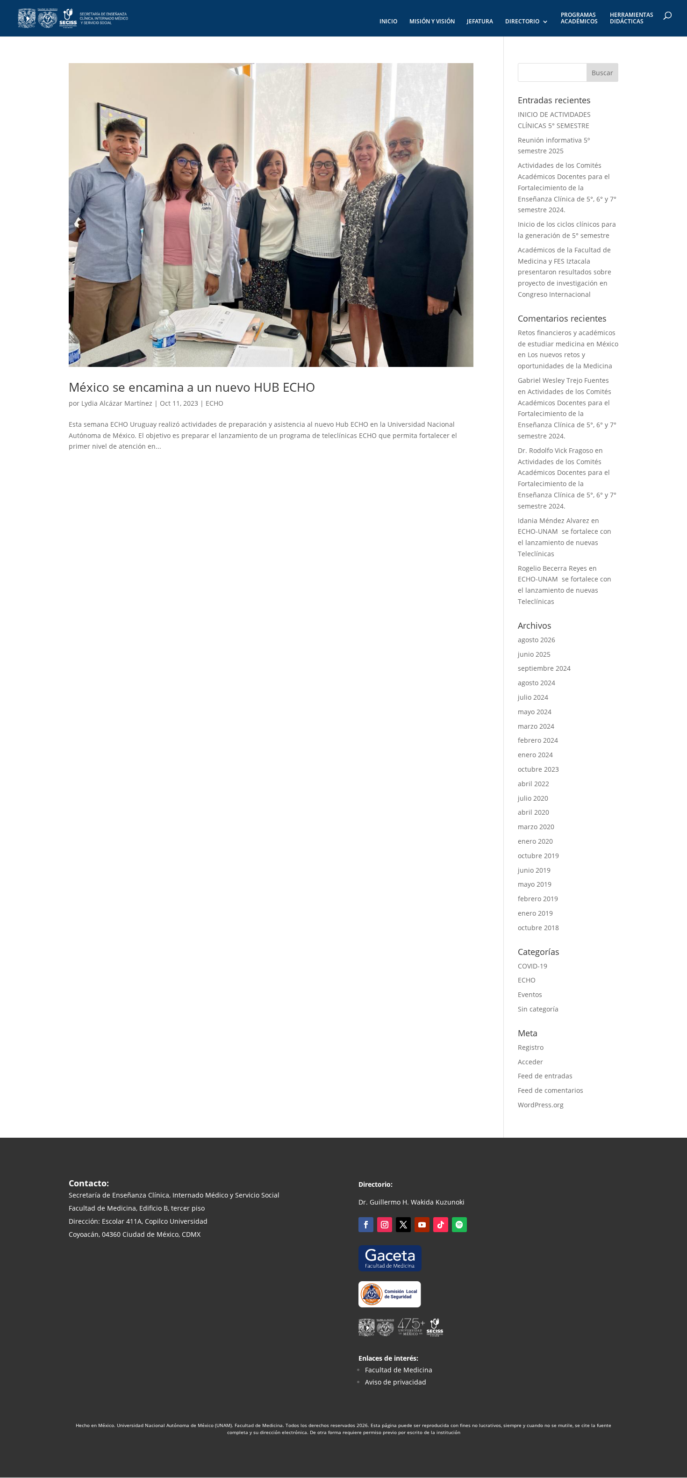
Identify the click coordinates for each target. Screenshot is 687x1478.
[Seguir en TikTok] (440, 1224)
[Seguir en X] (403, 1224)
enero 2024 (535, 754)
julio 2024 (533, 697)
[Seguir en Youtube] (422, 1224)
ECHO (214, 403)
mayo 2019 (534, 884)
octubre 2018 (538, 927)
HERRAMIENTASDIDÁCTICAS (631, 18)
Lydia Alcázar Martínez (116, 403)
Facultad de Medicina (398, 1369)
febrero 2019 (538, 898)
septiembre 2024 (544, 668)
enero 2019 (535, 913)
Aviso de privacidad (395, 1382)
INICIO (388, 21)
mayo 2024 (534, 711)
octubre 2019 (538, 855)
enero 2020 (535, 841)
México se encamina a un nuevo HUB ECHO (192, 387)
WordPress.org (541, 1104)
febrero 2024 (538, 740)
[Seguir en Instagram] (384, 1224)
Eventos (530, 994)
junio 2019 (534, 870)
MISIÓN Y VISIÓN (432, 21)
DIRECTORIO (522, 21)
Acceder (530, 1061)
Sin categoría (538, 1008)
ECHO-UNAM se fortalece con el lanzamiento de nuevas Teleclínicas (564, 542)
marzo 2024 (536, 726)
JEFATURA (480, 21)
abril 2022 (533, 783)
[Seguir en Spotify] (459, 1224)
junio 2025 (534, 654)
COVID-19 (532, 965)
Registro (531, 1047)
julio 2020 (533, 798)
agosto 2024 (536, 682)
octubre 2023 (538, 769)
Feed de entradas (545, 1075)
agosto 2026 (536, 639)
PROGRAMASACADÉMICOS (579, 18)
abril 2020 (533, 812)
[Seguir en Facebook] (365, 1224)
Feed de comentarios (550, 1090)
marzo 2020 (536, 826)
